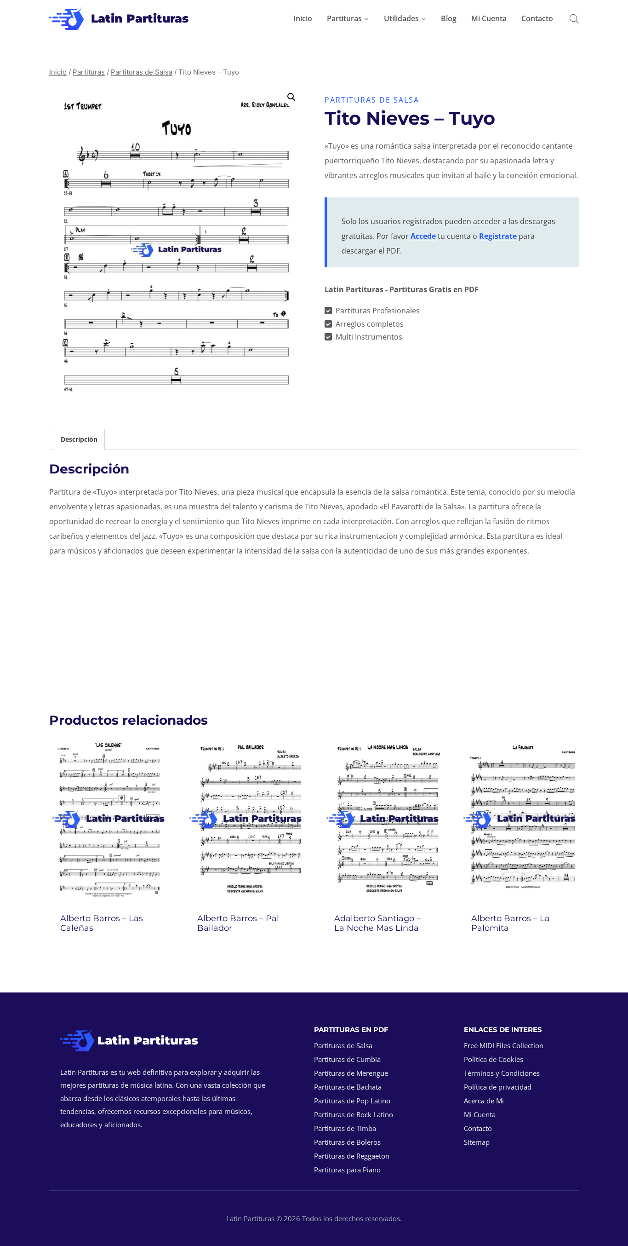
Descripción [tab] (79, 439)
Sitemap (477, 1142)
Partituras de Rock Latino (353, 1114)
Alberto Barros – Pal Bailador (238, 923)
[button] (291, 97)
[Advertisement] (314, 629)
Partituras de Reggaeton (351, 1155)
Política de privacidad (497, 1086)
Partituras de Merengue (351, 1073)
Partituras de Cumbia (347, 1059)
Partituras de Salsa (372, 100)
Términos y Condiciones (502, 1073)
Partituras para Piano (347, 1169)
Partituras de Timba (345, 1128)
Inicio (302, 18)
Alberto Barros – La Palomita (510, 923)
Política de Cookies (493, 1059)
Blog (449, 18)
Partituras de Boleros (347, 1142)
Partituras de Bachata (348, 1086)
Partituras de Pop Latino (352, 1100)
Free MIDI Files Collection (503, 1045)
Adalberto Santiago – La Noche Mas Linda (377, 923)
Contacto (537, 18)
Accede (423, 236)
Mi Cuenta (489, 18)
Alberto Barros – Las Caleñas (101, 923)
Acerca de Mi (484, 1100)
